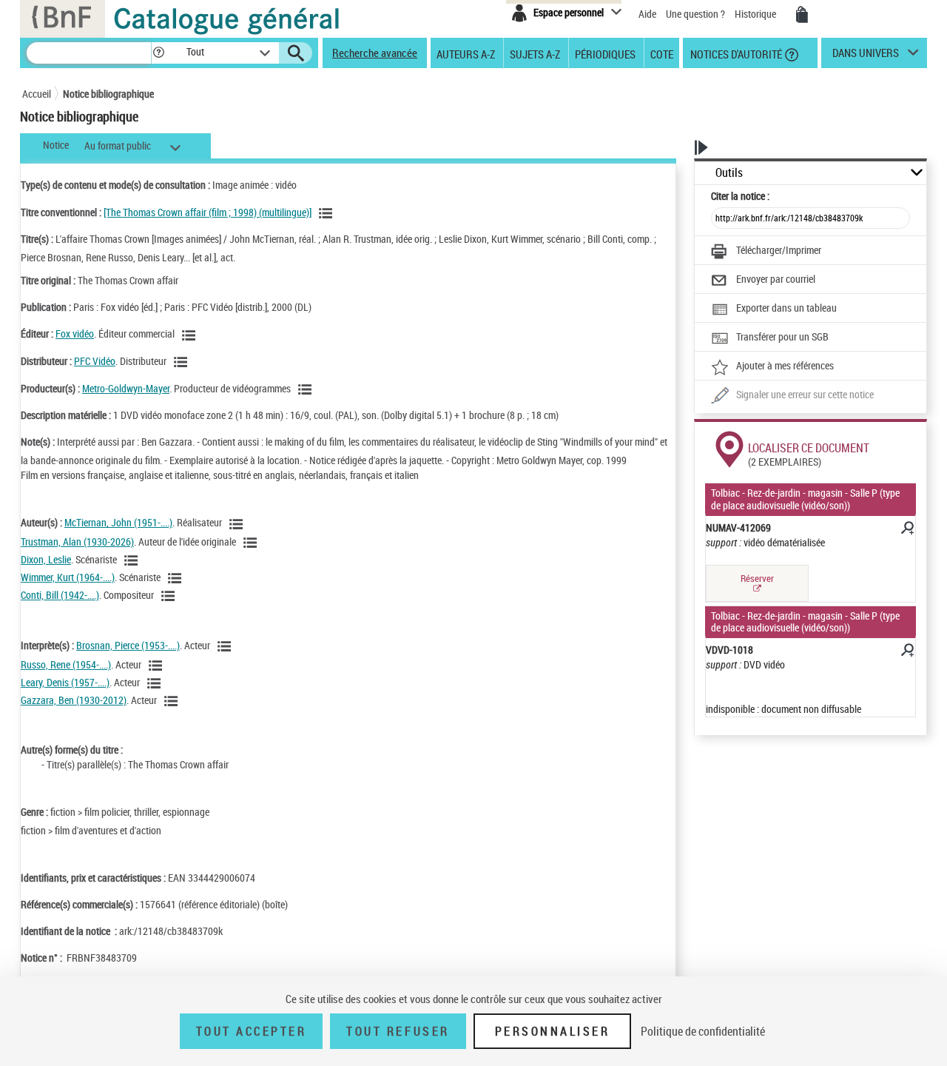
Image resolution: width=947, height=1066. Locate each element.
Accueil (36, 94)
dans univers (865, 56)
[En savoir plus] (906, 530)
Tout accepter (251, 1031)
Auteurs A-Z (466, 53)
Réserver (757, 578)
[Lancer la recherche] (296, 53)
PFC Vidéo (94, 361)
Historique (756, 14)
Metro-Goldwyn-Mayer (125, 388)
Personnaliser (552, 1031)
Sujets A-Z (535, 53)
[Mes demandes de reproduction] (802, 15)
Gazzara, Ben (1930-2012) (74, 700)
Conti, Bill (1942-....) (60, 595)
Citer (740, 196)
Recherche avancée (374, 52)
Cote (661, 53)
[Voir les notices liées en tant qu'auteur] (238, 524)
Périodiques (605, 53)
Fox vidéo (74, 333)
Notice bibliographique (108, 94)
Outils (729, 173)
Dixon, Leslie (46, 559)
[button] (158, 53)
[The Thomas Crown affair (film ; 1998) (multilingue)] (207, 212)
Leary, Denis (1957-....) (65, 682)
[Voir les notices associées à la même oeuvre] (328, 213)
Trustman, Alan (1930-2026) (77, 541)
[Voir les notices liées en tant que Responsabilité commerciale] (191, 335)
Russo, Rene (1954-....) (66, 664)
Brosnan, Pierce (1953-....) (128, 645)
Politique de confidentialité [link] (703, 1031)
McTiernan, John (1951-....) (118, 522)
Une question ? (696, 14)
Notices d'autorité (735, 53)
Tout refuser (397, 1031)
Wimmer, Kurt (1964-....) (68, 577)
